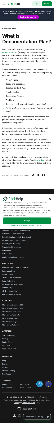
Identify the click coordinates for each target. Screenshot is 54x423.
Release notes (7, 254)
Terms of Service (28, 403)
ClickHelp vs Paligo (9, 321)
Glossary (5, 367)
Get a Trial (6, 345)
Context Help (7, 288)
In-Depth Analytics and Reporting (15, 240)
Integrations (6, 250)
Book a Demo (7, 342)
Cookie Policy (16, 225)
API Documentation (9, 291)
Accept (27, 220)
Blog (4, 361)
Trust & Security (8, 335)
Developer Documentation (12, 284)
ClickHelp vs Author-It (10, 325)
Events (4, 364)
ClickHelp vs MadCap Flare (12, 308)
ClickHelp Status (29, 409)
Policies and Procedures (11, 294)
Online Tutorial (8, 274)
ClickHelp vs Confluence (11, 311)
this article (39, 160)
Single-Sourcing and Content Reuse (16, 230)
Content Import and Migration (13, 257)
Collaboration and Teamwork (13, 234)
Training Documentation (11, 278)
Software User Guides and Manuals (15, 268)
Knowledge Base (8, 271)
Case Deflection (8, 281)
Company (39, 225)
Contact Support (8, 384)
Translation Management (11, 247)
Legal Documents (9, 349)
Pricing (5, 339)
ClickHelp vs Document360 (12, 305)
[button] (49, 198)
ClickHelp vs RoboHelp (11, 315)
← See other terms (9, 28)
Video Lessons (25, 388)
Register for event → (28, 17)
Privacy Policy (28, 225)
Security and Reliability (11, 244)
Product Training (8, 371)
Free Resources (8, 374)
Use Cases (7, 263)
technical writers (9, 52)
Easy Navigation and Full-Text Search (16, 237)
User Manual (24, 384)
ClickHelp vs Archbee (10, 318)
